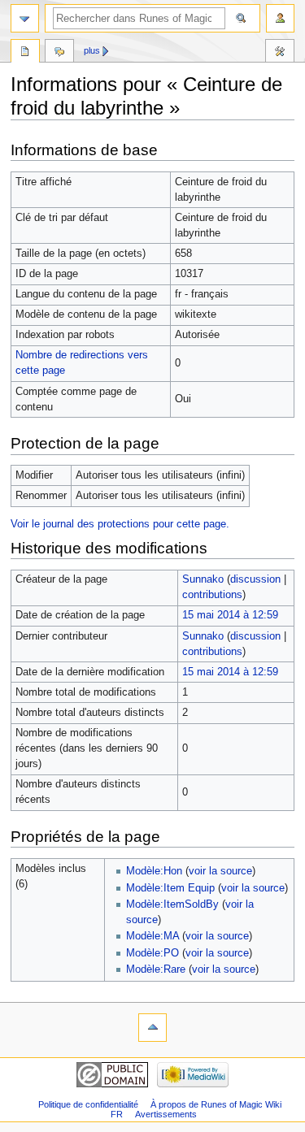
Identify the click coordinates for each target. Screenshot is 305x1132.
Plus (92, 50)
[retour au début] (152, 1027)
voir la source (220, 871)
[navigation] (25, 18)
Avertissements (166, 1114)
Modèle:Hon (154, 871)
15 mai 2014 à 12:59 (230, 615)
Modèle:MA (152, 936)
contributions (212, 595)
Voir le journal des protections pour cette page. (120, 524)
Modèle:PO (152, 953)
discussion (255, 579)
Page (25, 53)
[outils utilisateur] (280, 18)
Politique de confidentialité (88, 1104)
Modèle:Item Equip (170, 888)
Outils (280, 53)
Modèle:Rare (155, 969)
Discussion (59, 53)
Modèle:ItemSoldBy (172, 904)
